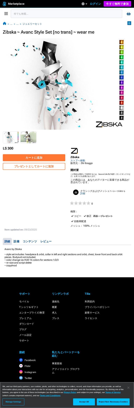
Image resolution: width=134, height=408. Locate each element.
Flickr (27, 366)
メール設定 (25, 335)
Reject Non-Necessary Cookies (113, 402)
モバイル (24, 301)
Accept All (84, 402)
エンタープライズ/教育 (32, 312)
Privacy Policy (70, 392)
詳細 (82, 193)
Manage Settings (13, 402)
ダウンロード (26, 323)
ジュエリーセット (32, 23)
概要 (54, 307)
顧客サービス (92, 312)
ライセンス (91, 318)
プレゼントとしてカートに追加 (34, 166)
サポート (24, 340)
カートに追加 (33, 157)
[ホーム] (4, 24)
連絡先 (55, 301)
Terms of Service (113, 392)
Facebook (30, 360)
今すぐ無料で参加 (117, 3)
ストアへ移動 (77, 160)
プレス (55, 318)
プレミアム (25, 318)
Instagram (30, 372)
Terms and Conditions (50, 395)
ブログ (23, 329)
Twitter (28, 378)
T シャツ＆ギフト (29, 307)
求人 (54, 312)
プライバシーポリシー (97, 307)
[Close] (128, 387)
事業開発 (57, 363)
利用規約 (90, 301)
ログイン (95, 3)
